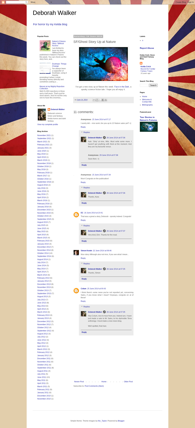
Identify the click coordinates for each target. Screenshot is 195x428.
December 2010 (44, 396)
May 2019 (41, 154)
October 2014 (43, 253)
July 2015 (41, 225)
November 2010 (44, 399)
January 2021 (43, 148)
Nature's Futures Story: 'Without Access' (59, 43)
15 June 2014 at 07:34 (101, 175)
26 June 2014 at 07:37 (116, 231)
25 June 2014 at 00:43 (96, 289)
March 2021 (42, 142)
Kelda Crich (146, 67)
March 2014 (42, 275)
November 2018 (44, 163)
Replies (86, 132)
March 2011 (42, 386)
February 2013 (43, 315)
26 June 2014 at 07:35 (116, 269)
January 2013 (43, 318)
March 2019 (42, 160)
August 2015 (42, 222)
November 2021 (44, 135)
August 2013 (42, 296)
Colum (83, 289)
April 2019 (41, 157)
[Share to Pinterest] (105, 100)
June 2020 (41, 151)
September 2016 (44, 182)
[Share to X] (99, 100)
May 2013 (41, 306)
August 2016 (42, 185)
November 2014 (44, 250)
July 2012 (41, 337)
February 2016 (43, 204)
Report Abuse (147, 48)
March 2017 (42, 176)
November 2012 (44, 324)
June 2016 (41, 191)
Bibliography (147, 105)
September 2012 (44, 331)
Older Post (128, 382)
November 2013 (44, 287)
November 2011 (44, 362)
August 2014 (42, 259)
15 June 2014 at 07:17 (101, 119)
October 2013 (43, 290)
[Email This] (94, 100)
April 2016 (41, 197)
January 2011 (43, 393)
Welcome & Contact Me (147, 100)
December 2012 (44, 321)
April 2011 (41, 383)
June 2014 (41, 265)
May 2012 (41, 343)
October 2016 (43, 179)
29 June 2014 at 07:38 (108, 155)
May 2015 (41, 231)
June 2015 (41, 228)
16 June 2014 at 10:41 (93, 213)
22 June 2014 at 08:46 (102, 251)
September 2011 (44, 368)
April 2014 (41, 272)
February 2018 (43, 173)
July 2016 (41, 188)
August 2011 (42, 371)
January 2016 (43, 207)
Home (103, 382)
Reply (83, 127)
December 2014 (44, 247)
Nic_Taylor (102, 421)
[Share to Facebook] (102, 100)
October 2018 (43, 166)
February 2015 (43, 241)
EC (82, 213)
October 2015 (43, 216)
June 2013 (41, 303)
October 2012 (43, 327)
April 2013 (41, 309)
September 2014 (44, 256)
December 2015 (44, 210)
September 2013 (44, 293)
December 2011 (44, 358)
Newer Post (79, 382)
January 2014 (43, 281)
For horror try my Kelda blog (50, 24)
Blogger (121, 421)
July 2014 (41, 262)
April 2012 (41, 346)
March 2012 (42, 349)
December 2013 (44, 284)
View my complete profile (47, 124)
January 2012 (43, 355)
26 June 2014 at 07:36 (116, 138)
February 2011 (43, 389)
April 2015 (41, 235)
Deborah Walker (54, 12)
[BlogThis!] (97, 100)
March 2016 (42, 200)
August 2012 (42, 334)
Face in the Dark (121, 87)
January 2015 (43, 244)
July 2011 (41, 374)
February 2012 (43, 352)
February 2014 (43, 278)
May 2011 (41, 380)
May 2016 (41, 194)
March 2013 (42, 312)
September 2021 (44, 138)
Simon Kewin (86, 251)
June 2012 (41, 340)
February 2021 (43, 145)
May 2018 (41, 169)
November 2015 (44, 213)
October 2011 (42, 365)
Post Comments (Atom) (94, 386)
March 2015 (42, 238)
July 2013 (41, 300)
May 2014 (41, 269)
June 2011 (41, 377)
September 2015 (44, 219)
